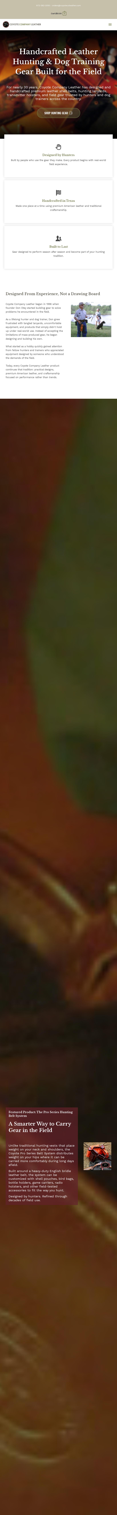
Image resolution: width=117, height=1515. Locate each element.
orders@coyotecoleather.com (66, 5)
